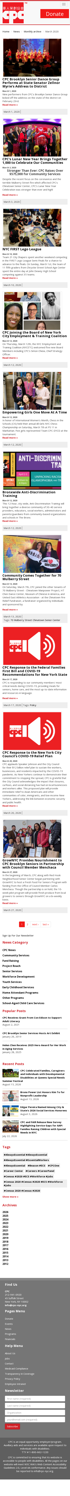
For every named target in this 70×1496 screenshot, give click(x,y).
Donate (55, 13)
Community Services (15, 955)
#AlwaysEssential (14, 1165)
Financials (10, 1339)
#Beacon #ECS (36, 1165)
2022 (5, 1227)
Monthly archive (32, 31)
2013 (5, 1260)
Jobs (7, 1358)
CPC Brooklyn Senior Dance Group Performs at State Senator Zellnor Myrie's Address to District (31, 82)
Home (5, 31)
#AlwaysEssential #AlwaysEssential (25, 1154)
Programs (10, 1333)
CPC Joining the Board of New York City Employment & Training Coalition (34, 334)
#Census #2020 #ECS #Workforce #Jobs (28, 1176)
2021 (5, 1230)
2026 (5, 1212)
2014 (5, 1256)
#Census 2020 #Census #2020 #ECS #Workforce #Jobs (33, 1183)
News (16, 31)
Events (9, 1323)
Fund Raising (10, 961)
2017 (5, 1245)
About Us (10, 1353)
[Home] (15, 12)
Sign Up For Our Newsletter (18, 935)
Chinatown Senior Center (46, 620)
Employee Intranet (15, 1384)
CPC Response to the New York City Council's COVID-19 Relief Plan (31, 754)
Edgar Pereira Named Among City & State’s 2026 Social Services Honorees (43, 1108)
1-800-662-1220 (38, 1452)
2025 (5, 1216)
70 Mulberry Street (21, 620)
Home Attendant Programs (20, 992)
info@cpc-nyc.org (16, 1305)
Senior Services (12, 971)
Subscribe (12, 1426)
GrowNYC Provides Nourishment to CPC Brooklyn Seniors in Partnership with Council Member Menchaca (33, 864)
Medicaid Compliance (16, 1368)
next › (35, 924)
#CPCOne (53, 1165)
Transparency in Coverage (19, 1373)
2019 (5, 1238)
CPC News (9, 950)
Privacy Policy (12, 1378)
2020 (5, 1234)
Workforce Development (18, 976)
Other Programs (13, 998)
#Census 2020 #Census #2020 (22, 1190)
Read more (9, 104)
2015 (5, 1252)
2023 (5, 1223)
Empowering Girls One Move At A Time (34, 412)
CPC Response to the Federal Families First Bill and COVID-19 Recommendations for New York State (34, 671)
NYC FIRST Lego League (21, 249)
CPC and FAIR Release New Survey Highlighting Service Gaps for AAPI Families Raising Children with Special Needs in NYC (43, 1127)
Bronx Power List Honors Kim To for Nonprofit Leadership (42, 1093)
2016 (5, 1249)
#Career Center (13, 1170)
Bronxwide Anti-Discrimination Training (29, 494)
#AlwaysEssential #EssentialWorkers (26, 1160)
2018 (5, 1241)
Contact (9, 1363)
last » (46, 924)
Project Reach (11, 966)
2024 (5, 1219)
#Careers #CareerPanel (40, 1170)
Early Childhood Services (18, 987)
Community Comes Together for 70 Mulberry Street (31, 577)
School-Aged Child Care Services (23, 1003)
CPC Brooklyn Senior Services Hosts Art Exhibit (31, 1033)
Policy (33, 705)
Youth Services (12, 982)
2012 (5, 1264)
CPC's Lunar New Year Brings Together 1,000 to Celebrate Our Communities (35, 161)
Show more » (10, 1196)
